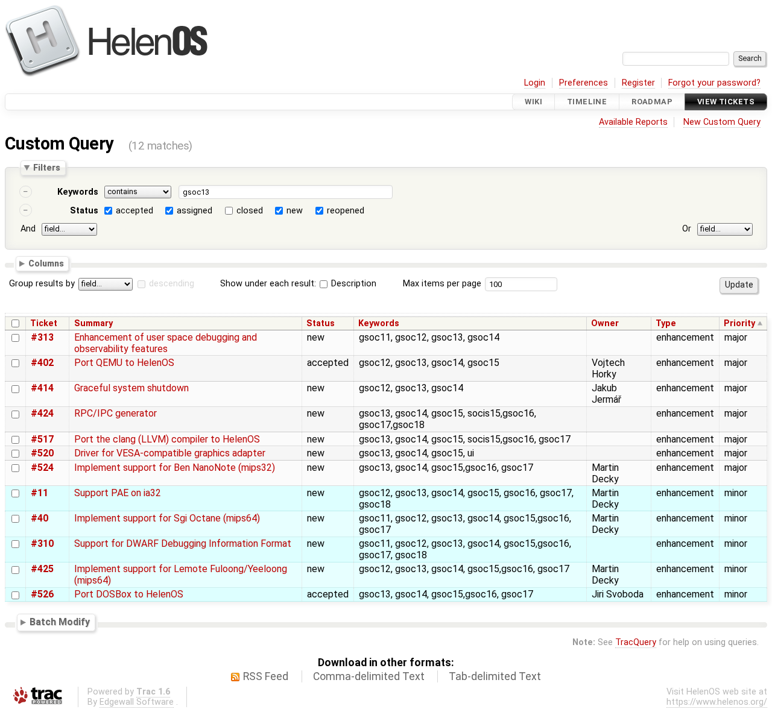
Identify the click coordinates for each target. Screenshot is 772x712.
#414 (42, 388)
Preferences (583, 83)
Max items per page (442, 284)
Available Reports (633, 122)
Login (534, 83)
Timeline (587, 101)
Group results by (42, 284)
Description (352, 284)
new (294, 211)
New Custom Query (722, 122)
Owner (605, 323)
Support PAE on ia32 (117, 493)
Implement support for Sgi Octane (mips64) (167, 518)
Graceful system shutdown (131, 388)
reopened (345, 211)
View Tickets (726, 101)
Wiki (533, 101)
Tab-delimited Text (495, 676)
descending (171, 284)
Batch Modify (60, 622)
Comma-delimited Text (369, 676)
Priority (739, 323)
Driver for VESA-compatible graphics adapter (169, 453)
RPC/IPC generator (115, 413)
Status (84, 211)
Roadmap (651, 101)
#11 (39, 493)
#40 (39, 518)
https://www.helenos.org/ (716, 702)
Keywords (77, 192)
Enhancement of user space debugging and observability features (165, 343)
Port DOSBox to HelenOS (128, 594)
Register (638, 83)
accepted (134, 211)
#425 (42, 569)
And (28, 229)
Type (666, 323)
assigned (194, 211)
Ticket (43, 323)
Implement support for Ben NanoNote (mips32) (174, 467)
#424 (42, 413)
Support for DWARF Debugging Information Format (182, 543)
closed (249, 211)
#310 (42, 543)
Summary (93, 323)
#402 (42, 362)
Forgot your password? (714, 83)
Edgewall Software (137, 702)
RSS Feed (265, 676)
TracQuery (635, 642)
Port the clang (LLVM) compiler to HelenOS (167, 439)
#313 (42, 337)
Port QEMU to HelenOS (124, 362)
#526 (42, 594)
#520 (42, 453)
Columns (46, 263)
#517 (42, 439)
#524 (42, 467)
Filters (46, 167)
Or (686, 229)
